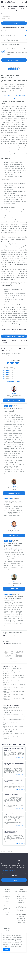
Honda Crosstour (7, 716)
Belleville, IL (19, 714)
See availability (14, 60)
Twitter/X (7, 933)
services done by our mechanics (15, 636)
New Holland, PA (7, 731)
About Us (7, 891)
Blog (7, 914)
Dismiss (6, 949)
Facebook (7, 928)
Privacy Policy (21, 896)
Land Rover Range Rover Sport (11, 730)
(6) (19, 69)
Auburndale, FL (7, 712)
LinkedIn (7, 930)
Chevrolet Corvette (8, 736)
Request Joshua (14, 400)
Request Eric (14, 535)
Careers (7, 898)
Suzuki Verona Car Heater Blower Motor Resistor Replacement (13, 678)
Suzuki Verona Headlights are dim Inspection (12, 672)
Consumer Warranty (21, 891)
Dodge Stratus (7, 723)
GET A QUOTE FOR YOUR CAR (14, 336)
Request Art (14, 588)
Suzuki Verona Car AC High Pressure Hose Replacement (14, 685)
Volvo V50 (5, 707)
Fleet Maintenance (7, 896)
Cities (7, 901)
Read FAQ (14, 875)
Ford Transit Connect (8, 726)
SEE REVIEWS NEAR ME (14, 381)
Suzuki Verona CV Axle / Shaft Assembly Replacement (13, 688)
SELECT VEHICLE (14, 23)
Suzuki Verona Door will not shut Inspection (11, 681)
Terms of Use (21, 902)
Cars (7, 903)
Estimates (7, 905)
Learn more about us (14, 661)
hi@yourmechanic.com (19, 871)
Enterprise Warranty (21, 894)
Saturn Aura (6, 733)
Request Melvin (14, 493)
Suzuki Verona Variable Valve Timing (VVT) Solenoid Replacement (12, 669)
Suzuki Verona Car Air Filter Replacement (14, 675)
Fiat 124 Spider (7, 714)
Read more (20, 758)
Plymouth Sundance (8, 719)
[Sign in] (25, 2)
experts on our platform (14, 643)
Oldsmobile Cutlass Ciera (9, 710)
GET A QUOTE (14, 880)
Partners (7, 912)
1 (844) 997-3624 (7, 871)
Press (7, 894)
